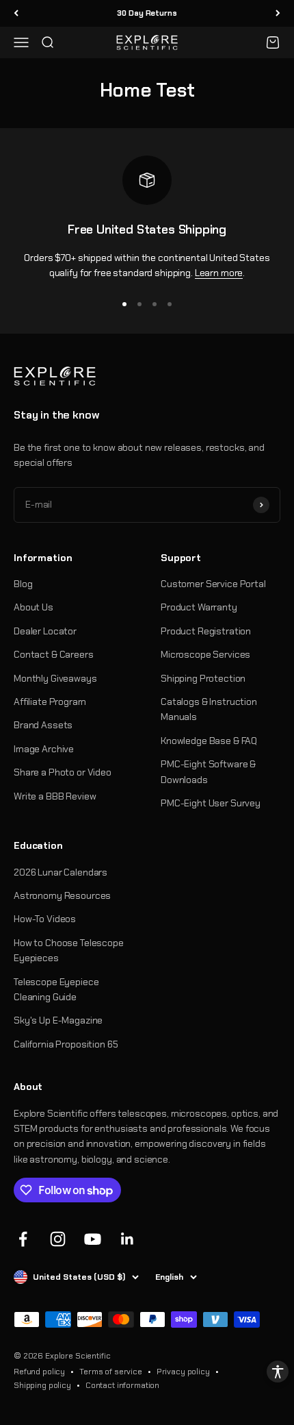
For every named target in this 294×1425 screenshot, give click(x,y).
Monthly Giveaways (55, 678)
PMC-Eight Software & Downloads (208, 771)
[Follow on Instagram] (58, 1239)
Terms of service (110, 1371)
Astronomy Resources (62, 895)
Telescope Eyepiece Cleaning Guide (56, 989)
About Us (33, 607)
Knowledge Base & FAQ (209, 740)
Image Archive (44, 749)
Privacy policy (183, 1371)
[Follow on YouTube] (92, 1239)
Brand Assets (43, 725)
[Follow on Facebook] (23, 1239)
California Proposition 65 (66, 1044)
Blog (23, 584)
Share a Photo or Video (62, 772)
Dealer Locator (45, 631)
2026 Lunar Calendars (60, 872)
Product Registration (206, 631)
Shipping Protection (203, 678)
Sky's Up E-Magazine (58, 1020)
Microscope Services (205, 654)
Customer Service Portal (213, 584)
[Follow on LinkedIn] (127, 1239)
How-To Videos (45, 919)
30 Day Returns (146, 13)
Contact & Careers (54, 654)
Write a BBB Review (55, 796)
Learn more (219, 273)
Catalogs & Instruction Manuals (209, 709)
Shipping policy (42, 1385)
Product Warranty (199, 607)
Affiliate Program (50, 701)
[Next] (278, 13)
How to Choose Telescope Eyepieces (69, 950)
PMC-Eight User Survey (210, 803)
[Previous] (16, 13)
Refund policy (39, 1371)
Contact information (122, 1385)
